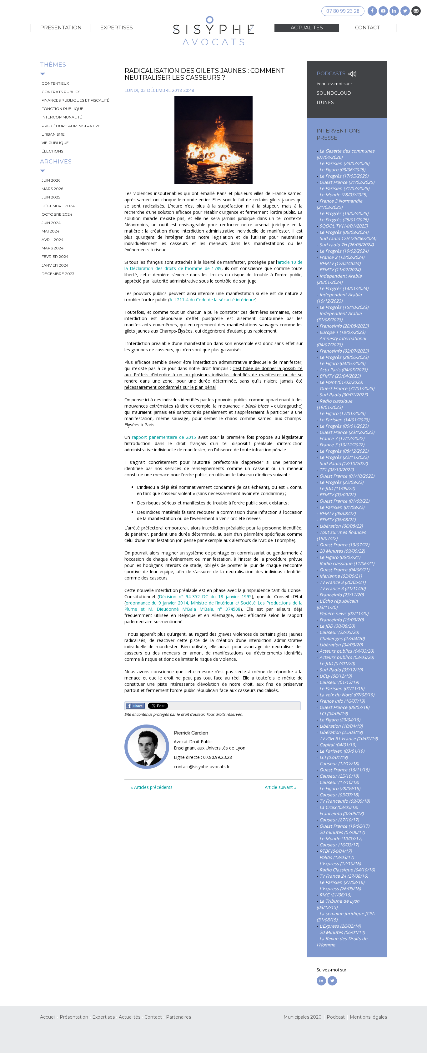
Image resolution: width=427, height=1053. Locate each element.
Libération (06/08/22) (341, 526)
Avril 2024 (52, 239)
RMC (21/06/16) (335, 895)
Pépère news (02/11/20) (343, 613)
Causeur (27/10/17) (339, 820)
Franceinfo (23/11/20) (341, 595)
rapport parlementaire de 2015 (164, 437)
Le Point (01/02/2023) (341, 382)
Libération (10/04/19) (341, 726)
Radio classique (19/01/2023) (334, 404)
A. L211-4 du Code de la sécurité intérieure (212, 300)
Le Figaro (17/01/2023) (342, 413)
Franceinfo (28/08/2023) (344, 326)
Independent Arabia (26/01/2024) (339, 279)
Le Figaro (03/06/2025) (342, 170)
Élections (52, 151)
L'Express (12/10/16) (340, 863)
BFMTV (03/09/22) (337, 495)
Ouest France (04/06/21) (344, 570)
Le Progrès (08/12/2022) (343, 451)
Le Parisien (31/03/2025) (344, 188)
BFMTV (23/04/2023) (339, 376)
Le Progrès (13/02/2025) (343, 213)
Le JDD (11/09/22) (337, 488)
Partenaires (178, 1017)
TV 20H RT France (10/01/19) (348, 738)
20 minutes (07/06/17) (342, 832)
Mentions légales (368, 1017)
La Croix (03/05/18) (338, 807)
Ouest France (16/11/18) (344, 770)
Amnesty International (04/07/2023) (341, 341)
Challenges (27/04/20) (341, 638)
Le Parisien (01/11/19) (341, 688)
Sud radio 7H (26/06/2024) (346, 245)
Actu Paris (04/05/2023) (343, 370)
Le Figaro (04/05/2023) (342, 363)
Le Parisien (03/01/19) (341, 751)
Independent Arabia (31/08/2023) (339, 316)
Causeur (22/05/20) (339, 632)
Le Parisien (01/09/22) (341, 507)
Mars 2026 (52, 188)
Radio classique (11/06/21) (346, 563)
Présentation (61, 28)
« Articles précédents (152, 787)
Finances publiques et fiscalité (75, 100)
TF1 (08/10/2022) (336, 470)
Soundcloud (334, 93)
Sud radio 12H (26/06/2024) (347, 238)
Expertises (116, 28)
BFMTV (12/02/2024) (339, 263)
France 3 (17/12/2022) (341, 438)
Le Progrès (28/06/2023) (343, 357)
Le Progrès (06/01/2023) (343, 426)
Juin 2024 (51, 222)
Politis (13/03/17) (336, 857)
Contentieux (55, 83)
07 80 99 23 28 (342, 11)
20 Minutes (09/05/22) (342, 551)
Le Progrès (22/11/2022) (343, 457)
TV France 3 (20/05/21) (342, 582)
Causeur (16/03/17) (339, 845)
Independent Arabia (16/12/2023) (339, 298)
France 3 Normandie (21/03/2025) (339, 204)
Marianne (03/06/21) (340, 576)
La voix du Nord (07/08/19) (346, 695)
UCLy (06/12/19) (335, 676)
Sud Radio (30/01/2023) (343, 395)
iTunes (325, 102)
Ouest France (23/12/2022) (346, 432)
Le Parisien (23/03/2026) (344, 163)
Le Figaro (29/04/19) (339, 720)
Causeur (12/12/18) (339, 763)
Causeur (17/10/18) (339, 782)
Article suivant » (280, 787)
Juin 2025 (51, 197)
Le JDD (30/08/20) (337, 626)
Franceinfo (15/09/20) (341, 620)
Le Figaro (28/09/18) (339, 788)
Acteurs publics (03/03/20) (346, 657)
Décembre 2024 (58, 205)
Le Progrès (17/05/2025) (343, 176)
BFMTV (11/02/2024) (339, 270)
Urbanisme (53, 134)
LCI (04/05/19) (333, 713)
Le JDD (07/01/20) (337, 663)
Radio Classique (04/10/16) (347, 870)
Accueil (48, 1017)
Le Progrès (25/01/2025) (343, 220)
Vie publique (55, 142)
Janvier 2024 (55, 265)
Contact (367, 28)
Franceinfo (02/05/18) (341, 813)
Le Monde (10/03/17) (340, 838)
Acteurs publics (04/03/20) (346, 651)
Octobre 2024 (57, 214)
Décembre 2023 (58, 273)
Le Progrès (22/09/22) (341, 482)
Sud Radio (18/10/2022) (343, 463)
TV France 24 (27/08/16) (343, 876)
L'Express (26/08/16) (340, 888)
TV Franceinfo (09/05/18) (344, 801)
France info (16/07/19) (342, 701)
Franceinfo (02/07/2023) (344, 351)
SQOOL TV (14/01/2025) (343, 226)
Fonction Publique (62, 108)
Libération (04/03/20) (341, 645)
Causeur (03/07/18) (339, 795)
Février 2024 (55, 256)
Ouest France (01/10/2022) (346, 476)
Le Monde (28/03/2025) (343, 195)
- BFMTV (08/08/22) (336, 513)
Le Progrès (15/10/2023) (343, 307)
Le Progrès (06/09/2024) (343, 232)
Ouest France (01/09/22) (344, 501)
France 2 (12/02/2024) (341, 257)
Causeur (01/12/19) (339, 682)
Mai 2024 (50, 231)
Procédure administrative (71, 125)
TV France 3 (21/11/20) (342, 588)
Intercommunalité (62, 117)
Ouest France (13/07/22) (344, 545)
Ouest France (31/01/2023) (346, 388)
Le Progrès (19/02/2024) (343, 251)
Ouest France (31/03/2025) (346, 182)
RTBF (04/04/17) (335, 851)
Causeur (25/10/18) (339, 776)
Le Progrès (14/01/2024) (343, 288)
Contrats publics (61, 91)
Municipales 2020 (303, 1017)
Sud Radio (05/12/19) (341, 670)
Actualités (307, 28)
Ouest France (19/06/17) (344, 826)
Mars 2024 (52, 248)
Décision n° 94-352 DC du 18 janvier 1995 (205, 596)
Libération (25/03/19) (341, 732)
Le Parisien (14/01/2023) (344, 420)
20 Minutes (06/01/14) (342, 932)
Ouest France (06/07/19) (344, 707)
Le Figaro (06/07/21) (339, 557)
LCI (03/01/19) (333, 757)
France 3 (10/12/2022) (341, 445)
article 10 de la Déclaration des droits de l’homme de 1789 (213, 265)
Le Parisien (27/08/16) (341, 882)
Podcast (336, 1017)
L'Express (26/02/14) (340, 926)
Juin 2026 (51, 180)
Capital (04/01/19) (337, 745)
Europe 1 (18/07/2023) (342, 332)
